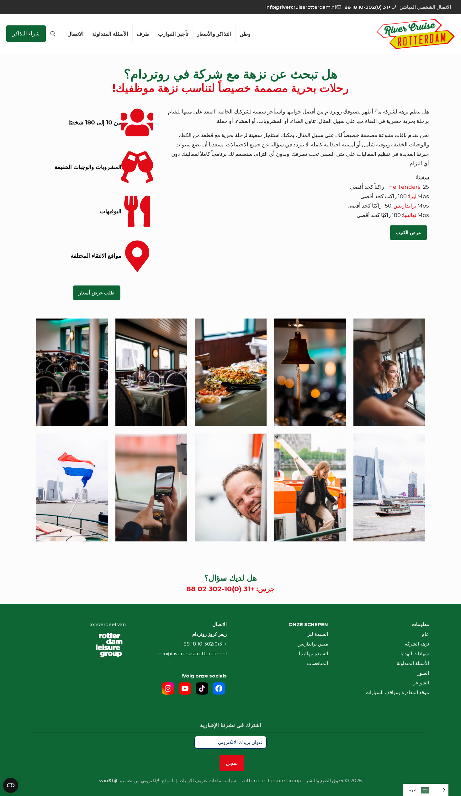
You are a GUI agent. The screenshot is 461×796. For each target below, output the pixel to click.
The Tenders (403, 187)
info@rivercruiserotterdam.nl (300, 7)
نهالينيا (409, 215)
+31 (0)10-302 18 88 (367, 7)
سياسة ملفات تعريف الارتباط (207, 780)
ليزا (412, 196)
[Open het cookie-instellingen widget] (10, 785)
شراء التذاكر (26, 33)
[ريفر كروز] (416, 33)
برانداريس (405, 206)
